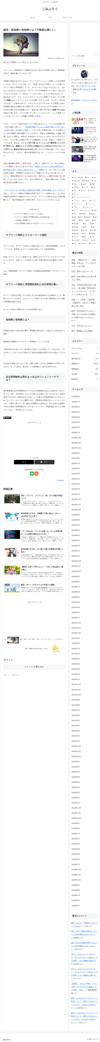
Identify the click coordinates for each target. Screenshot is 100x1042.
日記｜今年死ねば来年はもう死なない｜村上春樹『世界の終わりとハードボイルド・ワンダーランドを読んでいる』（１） (83, 289)
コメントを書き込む (34, 666)
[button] (44, 462)
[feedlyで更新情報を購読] (32, 474)
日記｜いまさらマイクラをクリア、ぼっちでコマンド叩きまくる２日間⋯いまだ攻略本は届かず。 (84, 957)
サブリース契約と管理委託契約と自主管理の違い (33, 217)
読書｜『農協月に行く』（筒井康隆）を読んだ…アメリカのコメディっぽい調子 (83, 263)
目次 (31, 209)
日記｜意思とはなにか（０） (82, 271)
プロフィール (88, 86)
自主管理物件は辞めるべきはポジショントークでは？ (35, 223)
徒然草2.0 (8, 417)
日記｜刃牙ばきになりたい (82, 326)
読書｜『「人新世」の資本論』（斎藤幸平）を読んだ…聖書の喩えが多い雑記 (83, 303)
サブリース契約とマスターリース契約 (29, 214)
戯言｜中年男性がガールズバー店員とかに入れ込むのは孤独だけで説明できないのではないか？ (83, 316)
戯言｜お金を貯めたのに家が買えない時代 (83, 278)
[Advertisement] (34, 438)
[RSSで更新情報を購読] (36, 474)
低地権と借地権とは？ (24, 220)
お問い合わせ (83, 89)
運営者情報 (75, 100)
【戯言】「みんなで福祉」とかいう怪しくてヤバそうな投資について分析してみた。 (84, 987)
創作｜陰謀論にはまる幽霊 (82, 331)
